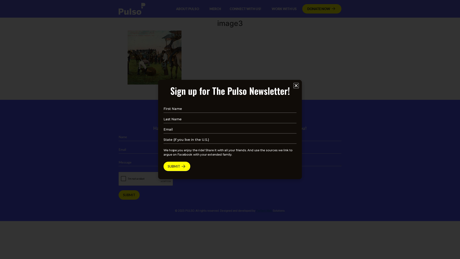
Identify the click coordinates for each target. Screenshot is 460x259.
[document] (230, 129)
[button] (296, 85)
